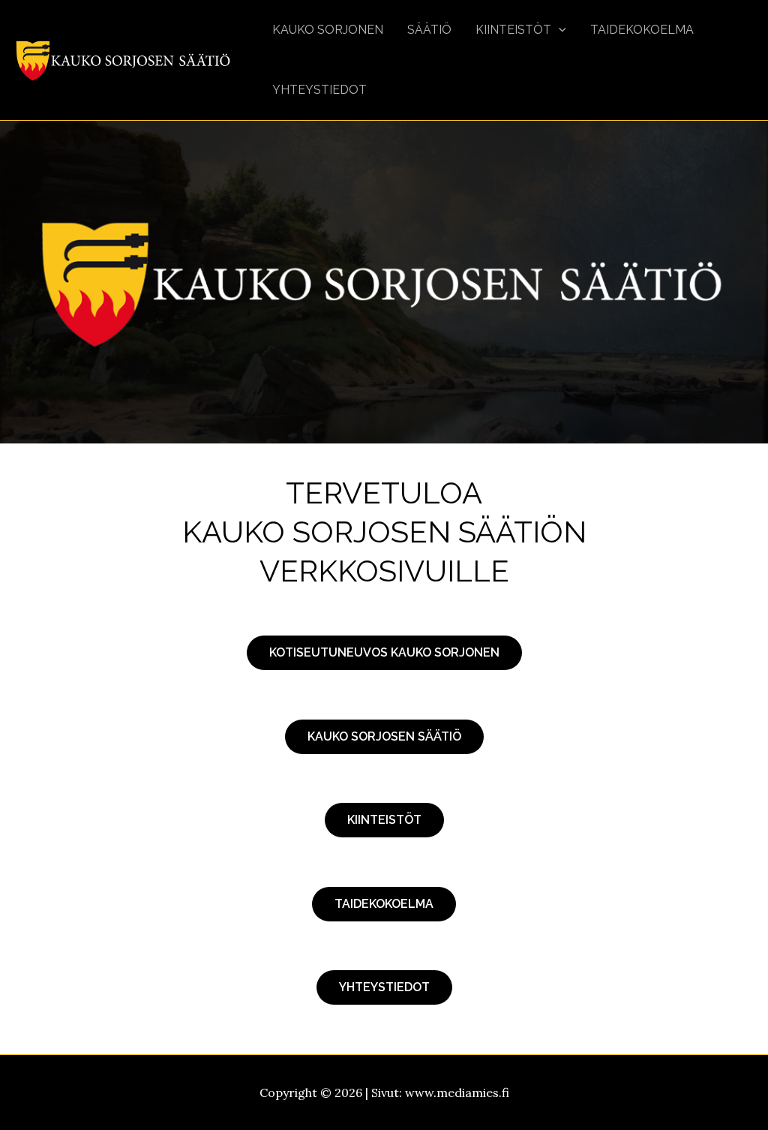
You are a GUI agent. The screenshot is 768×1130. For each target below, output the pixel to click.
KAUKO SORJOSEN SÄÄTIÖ (384, 736)
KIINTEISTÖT (384, 820)
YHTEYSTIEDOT (384, 987)
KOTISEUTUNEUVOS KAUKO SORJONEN (384, 652)
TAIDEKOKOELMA (384, 904)
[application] (558, 30)
